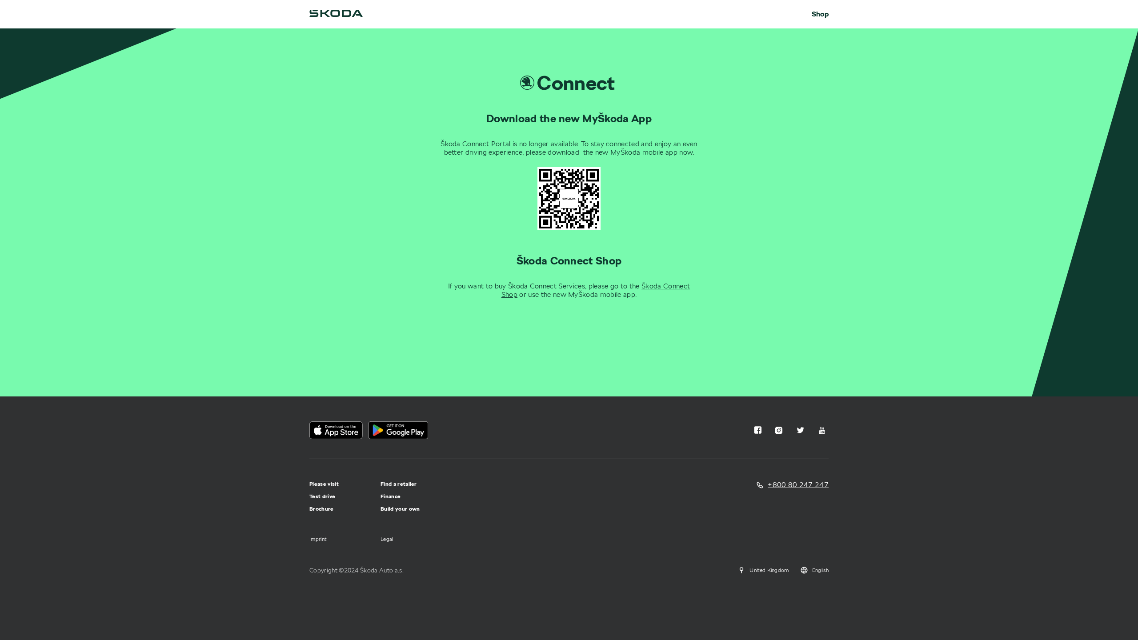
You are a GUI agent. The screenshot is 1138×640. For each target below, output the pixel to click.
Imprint (317, 539)
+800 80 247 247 (798, 484)
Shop (820, 14)
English (820, 570)
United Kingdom (769, 570)
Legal (387, 539)
